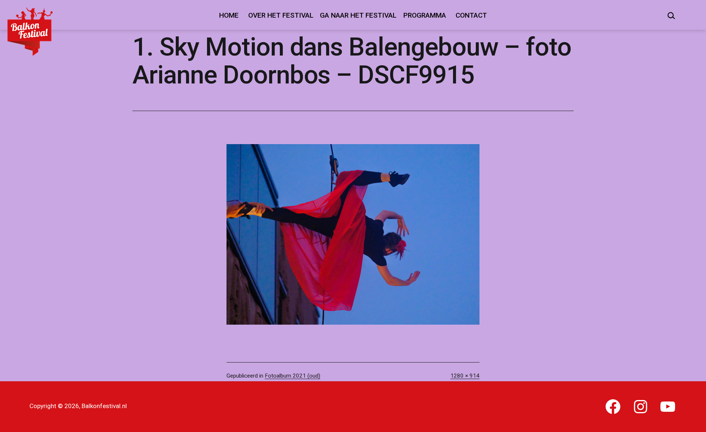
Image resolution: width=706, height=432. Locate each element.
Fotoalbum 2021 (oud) (292, 375)
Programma (424, 15)
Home (229, 15)
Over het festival (280, 15)
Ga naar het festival (358, 15)
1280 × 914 (464, 375)
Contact (471, 15)
